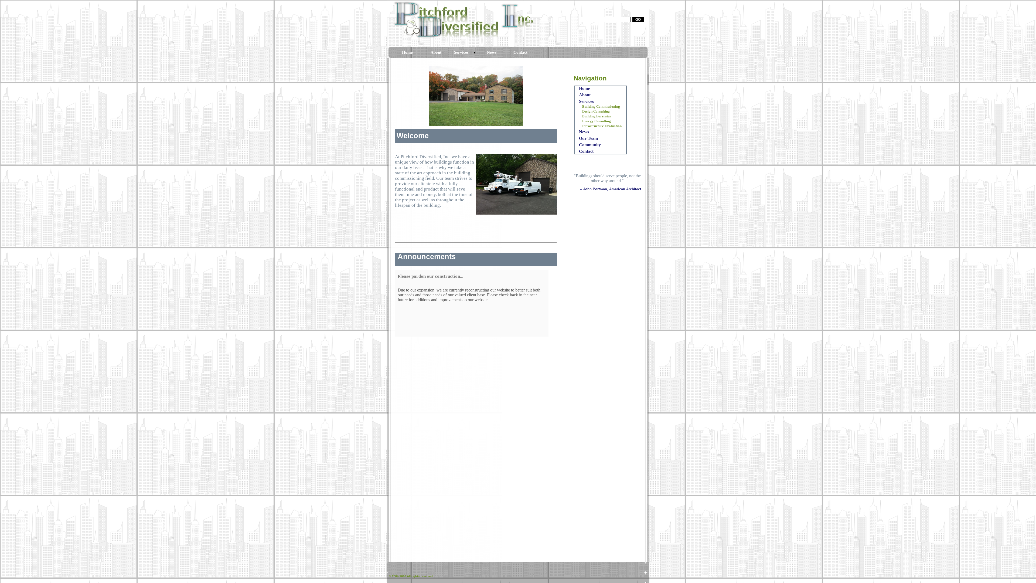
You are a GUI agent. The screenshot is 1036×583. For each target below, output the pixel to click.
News (491, 52)
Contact (520, 52)
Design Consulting (596, 111)
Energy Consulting (596, 121)
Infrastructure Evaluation (602, 126)
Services (461, 52)
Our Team (588, 138)
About (436, 52)
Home (407, 52)
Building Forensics (596, 116)
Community (590, 145)
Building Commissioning (601, 106)
